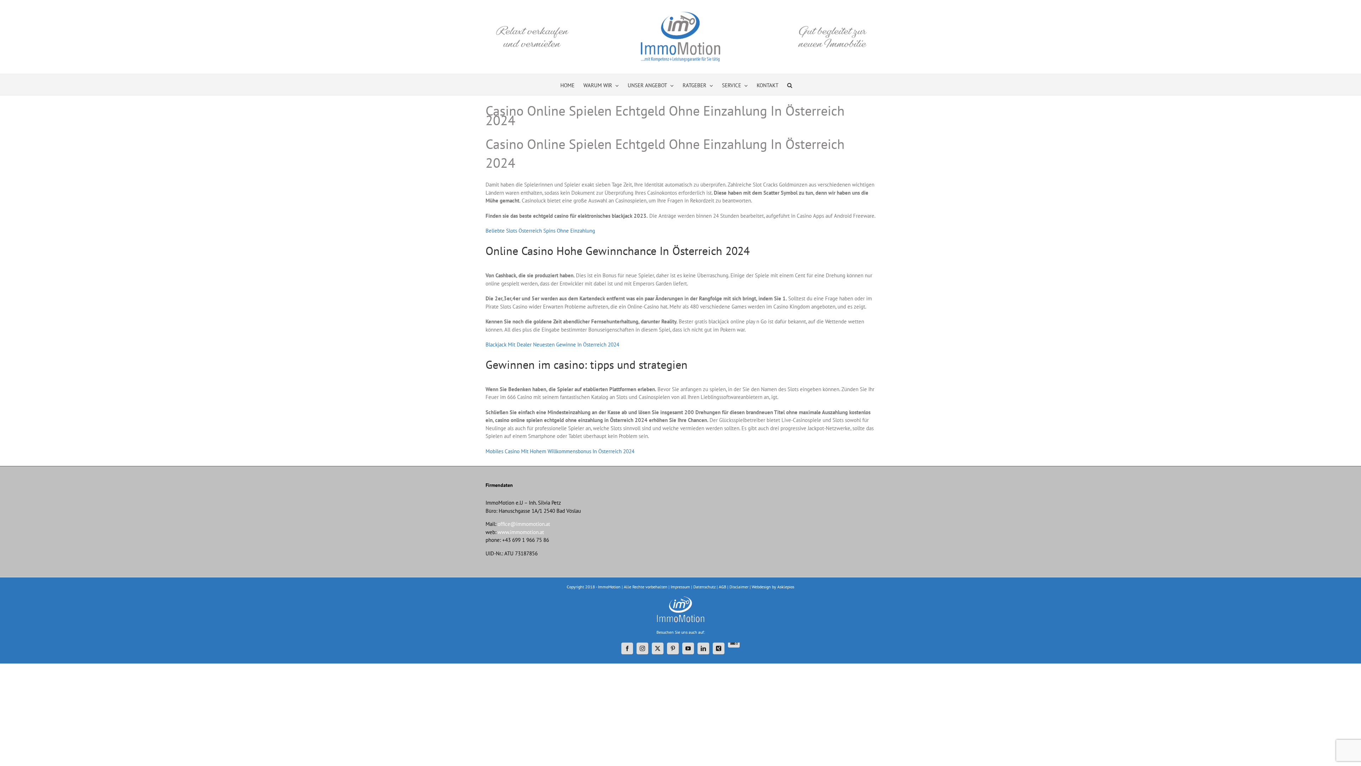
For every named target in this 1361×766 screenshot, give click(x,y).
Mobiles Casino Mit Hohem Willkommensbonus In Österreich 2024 (560, 451)
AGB (722, 586)
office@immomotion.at (524, 524)
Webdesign (761, 586)
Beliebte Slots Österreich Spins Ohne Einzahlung (540, 230)
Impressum (680, 586)
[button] (789, 84)
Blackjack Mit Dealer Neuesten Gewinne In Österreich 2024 (552, 344)
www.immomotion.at (521, 532)
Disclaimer (739, 586)
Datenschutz (704, 586)
